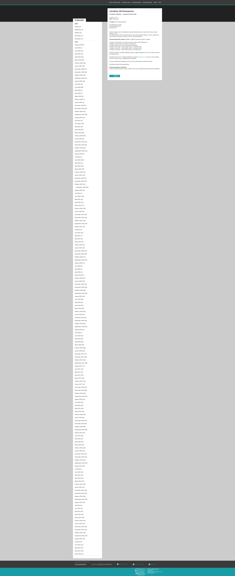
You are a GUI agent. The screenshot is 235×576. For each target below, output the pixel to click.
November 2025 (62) (81, 72)
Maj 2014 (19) (79, 475)
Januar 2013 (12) (80, 523)
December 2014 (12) (81, 454)
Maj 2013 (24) (79, 511)
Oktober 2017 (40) (80, 360)
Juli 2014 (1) (78, 469)
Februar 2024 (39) (80, 135)
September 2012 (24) (81, 535)
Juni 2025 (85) (79, 87)
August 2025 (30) (80, 81)
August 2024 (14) (80, 117)
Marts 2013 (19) (79, 517)
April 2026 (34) (79, 57)
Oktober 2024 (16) (80, 111)
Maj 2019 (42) (79, 302)
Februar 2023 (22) (80, 172)
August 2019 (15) (80, 296)
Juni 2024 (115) (79, 123)
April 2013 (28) (79, 514)
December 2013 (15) (81, 490)
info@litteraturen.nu (140, 569)
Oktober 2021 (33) (80, 220)
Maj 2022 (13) (79, 199)
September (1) (79, 29)
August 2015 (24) (80, 432)
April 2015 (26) (79, 441)
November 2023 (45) (81, 145)
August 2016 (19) (80, 399)
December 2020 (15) (81, 251)
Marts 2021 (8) (79, 242)
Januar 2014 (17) (80, 487)
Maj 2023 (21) (79, 163)
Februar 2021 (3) (80, 245)
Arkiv (76, 42)
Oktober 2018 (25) (80, 323)
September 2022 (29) (82, 187)
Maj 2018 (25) (79, 338)
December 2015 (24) (81, 420)
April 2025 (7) (79, 93)
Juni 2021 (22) (79, 232)
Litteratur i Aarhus (126, 2)
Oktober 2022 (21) (80, 184)
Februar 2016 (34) (80, 414)
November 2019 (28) (81, 287)
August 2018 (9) (79, 329)
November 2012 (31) (81, 529)
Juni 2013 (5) (79, 508)
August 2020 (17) (80, 263)
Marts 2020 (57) (79, 275)
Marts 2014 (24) (79, 481)
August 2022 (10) (80, 190)
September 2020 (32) (81, 260)
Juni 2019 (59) (79, 299)
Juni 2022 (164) (79, 196)
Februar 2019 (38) (80, 311)
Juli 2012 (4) (78, 541)
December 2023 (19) (81, 142)
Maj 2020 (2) (78, 269)
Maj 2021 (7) (78, 235)
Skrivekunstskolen (136, 2)
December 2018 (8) (80, 317)
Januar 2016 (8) (79, 417)
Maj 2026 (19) (79, 54)
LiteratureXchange (147, 2)
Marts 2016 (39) (79, 411)
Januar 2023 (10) (80, 175)
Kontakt (155, 2)
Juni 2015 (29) (79, 435)
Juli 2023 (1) (78, 157)
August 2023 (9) (79, 154)
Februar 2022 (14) (80, 208)
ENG (160, 2)
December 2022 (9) (80, 178)
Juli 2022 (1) (78, 193)
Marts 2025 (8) (79, 96)
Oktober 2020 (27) (80, 257)
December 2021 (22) (81, 214)
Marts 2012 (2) (79, 554)
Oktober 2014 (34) (80, 460)
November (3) (79, 35)
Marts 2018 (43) (79, 345)
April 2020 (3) (79, 272)
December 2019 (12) (81, 284)
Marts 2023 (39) (79, 169)
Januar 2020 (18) (80, 281)
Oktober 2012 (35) (80, 532)
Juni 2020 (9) (79, 266)
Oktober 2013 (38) (80, 496)
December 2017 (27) (81, 354)
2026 (76, 23)
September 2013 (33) (81, 499)
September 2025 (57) (81, 78)
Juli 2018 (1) (78, 332)
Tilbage (115, 76)
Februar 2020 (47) (80, 278)
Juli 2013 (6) (78, 505)
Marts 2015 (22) (79, 445)
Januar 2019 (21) (80, 314)
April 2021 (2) (79, 238)
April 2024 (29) (79, 129)
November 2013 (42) (81, 493)
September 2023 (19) (81, 151)
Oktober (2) (78, 32)
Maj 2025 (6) (78, 90)
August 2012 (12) (80, 538)
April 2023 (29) (79, 166)
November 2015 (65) (81, 423)
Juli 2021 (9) (78, 229)
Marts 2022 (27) (79, 205)
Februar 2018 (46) (80, 348)
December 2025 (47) (81, 69)
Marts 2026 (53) (79, 60)
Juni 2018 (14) (79, 335)
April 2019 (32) (79, 305)
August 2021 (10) (80, 226)
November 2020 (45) (81, 254)
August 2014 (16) (80, 466)
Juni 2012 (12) (79, 545)
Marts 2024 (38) (79, 132)
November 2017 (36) (81, 357)
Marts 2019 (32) (79, 308)
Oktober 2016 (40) (80, 393)
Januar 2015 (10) (80, 451)
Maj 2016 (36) (79, 405)
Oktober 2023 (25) (80, 148)
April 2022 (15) (79, 202)
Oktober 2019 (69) (80, 290)
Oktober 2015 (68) (80, 426)
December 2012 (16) (81, 526)
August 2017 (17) (80, 366)
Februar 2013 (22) (80, 520)
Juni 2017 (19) (79, 369)
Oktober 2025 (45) (80, 75)
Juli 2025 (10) (79, 84)
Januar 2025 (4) (79, 102)
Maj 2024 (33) (79, 126)
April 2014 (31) (79, 478)
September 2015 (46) (81, 429)
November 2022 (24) (81, 181)
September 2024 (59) (81, 114)
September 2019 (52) (81, 293)
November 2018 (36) (81, 320)
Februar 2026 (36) (80, 63)
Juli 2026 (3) (78, 48)
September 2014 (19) (81, 463)
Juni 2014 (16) (79, 472)
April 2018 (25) (79, 341)
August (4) (78, 26)
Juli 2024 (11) (79, 120)
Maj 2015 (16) (79, 438)
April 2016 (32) (79, 408)
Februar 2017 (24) (80, 381)
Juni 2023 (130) (79, 160)
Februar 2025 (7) (80, 99)
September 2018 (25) (81, 326)
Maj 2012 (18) (79, 548)
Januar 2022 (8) (79, 211)
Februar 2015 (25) (80, 448)
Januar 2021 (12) (80, 248)
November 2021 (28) (81, 217)
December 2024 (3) (80, 105)
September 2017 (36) (81, 363)
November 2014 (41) (81, 457)
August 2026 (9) (79, 45)
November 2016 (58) (81, 390)
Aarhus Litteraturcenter (81, 2)
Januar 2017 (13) (80, 384)
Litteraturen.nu (87, 12)
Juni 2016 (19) (79, 402)
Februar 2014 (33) (80, 484)
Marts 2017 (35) (79, 378)
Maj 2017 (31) (79, 372)
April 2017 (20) (79, 375)
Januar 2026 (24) (80, 66)
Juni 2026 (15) (79, 51)
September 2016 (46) (81, 396)
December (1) (79, 38)
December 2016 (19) (81, 387)
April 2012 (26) (79, 551)
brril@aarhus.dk (142, 57)
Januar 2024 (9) (79, 138)
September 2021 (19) (81, 223)
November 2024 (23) (81, 108)
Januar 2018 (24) (80, 351)
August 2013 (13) (80, 502)
